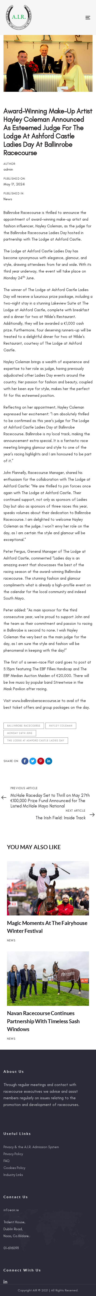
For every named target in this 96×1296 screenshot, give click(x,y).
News (7, 199)
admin (8, 169)
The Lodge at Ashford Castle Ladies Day (35, 740)
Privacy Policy (13, 1154)
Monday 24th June (19, 733)
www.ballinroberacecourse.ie (36, 700)
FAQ (6, 1161)
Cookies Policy (14, 1168)
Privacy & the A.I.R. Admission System (31, 1147)
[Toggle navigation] (76, 17)
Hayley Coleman (60, 725)
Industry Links (13, 1175)
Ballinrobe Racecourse (23, 725)
